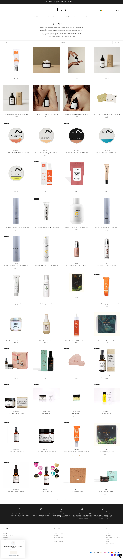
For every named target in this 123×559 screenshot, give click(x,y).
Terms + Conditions (110, 543)
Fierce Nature (107, 112)
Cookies (107, 533)
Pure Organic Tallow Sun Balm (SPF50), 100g (16, 152)
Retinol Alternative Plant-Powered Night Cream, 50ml (106, 228)
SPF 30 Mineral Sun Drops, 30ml (46, 189)
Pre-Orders (108, 535)
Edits (87, 16)
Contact (5, 539)
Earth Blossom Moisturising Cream (46, 376)
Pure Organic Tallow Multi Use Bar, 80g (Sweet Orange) (107, 115)
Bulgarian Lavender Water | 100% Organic (16, 114)
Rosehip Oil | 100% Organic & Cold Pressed (76, 114)
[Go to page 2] (65, 499)
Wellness (68, 16)
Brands (82, 16)
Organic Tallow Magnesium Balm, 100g (107, 152)
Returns (107, 541)
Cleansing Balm (76, 413)
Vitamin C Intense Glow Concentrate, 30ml (76, 227)
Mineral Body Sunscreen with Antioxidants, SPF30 (107, 304)
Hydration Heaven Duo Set (16, 376)
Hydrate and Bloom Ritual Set (106, 340)
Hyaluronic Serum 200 (46, 491)
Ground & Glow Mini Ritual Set (76, 296)
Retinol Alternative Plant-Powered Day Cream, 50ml (16, 228)
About (4, 531)
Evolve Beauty (16, 375)
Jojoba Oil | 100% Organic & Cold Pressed (46, 114)
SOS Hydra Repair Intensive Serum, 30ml (76, 265)
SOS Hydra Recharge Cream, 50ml (106, 265)
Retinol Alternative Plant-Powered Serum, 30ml (16, 266)
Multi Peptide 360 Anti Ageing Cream (46, 451)
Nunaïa (76, 294)
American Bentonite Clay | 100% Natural (46, 76)
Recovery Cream (46, 413)
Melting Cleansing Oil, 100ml (16, 303)
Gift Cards (56, 535)
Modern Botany (46, 411)
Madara (106, 188)
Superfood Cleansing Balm (106, 491)
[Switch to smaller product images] (4, 42)
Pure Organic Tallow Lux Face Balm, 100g (76, 152)
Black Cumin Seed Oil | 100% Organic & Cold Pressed (106, 77)
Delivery (5, 533)
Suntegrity (16, 75)
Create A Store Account (59, 533)
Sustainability (6, 537)
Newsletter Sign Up (58, 537)
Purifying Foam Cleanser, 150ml (46, 303)
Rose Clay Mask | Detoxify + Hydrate (16, 340)
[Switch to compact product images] (6, 42)
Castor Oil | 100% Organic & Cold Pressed (76, 76)
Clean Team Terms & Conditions (113, 537)
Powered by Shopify (54, 553)
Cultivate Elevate (76, 188)
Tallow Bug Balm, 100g (16, 189)
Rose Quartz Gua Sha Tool (76, 376)
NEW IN (36, 16)
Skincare (43, 16)
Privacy (107, 531)
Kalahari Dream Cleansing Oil (16, 451)
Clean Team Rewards (58, 531)
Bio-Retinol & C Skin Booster (16, 491)
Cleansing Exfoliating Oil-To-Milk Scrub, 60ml (46, 227)
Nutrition (61, 16)
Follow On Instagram (58, 541)
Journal (55, 539)
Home (75, 16)
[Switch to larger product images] (2, 42)
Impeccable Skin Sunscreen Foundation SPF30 (77, 451)
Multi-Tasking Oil (107, 413)
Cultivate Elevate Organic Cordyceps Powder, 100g (76, 190)
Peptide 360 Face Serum (107, 376)
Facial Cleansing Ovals (76, 491)
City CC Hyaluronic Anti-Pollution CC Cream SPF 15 (106, 190)
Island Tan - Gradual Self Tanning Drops (76, 340)
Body (54, 16)
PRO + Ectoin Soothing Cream (16, 413)
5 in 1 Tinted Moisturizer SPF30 (16, 76)
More (46, 75)
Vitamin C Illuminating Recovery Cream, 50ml (46, 265)
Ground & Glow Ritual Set (107, 451)
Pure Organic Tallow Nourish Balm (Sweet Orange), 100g (46, 153)
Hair (49, 16)
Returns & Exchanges (7, 535)
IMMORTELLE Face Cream (46, 340)
